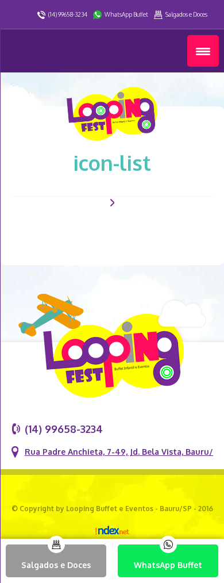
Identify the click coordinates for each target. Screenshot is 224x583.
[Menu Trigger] (203, 51)
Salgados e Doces (186, 14)
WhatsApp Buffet (126, 14)
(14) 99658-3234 (67, 14)
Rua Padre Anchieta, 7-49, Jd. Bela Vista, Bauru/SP (124, 452)
